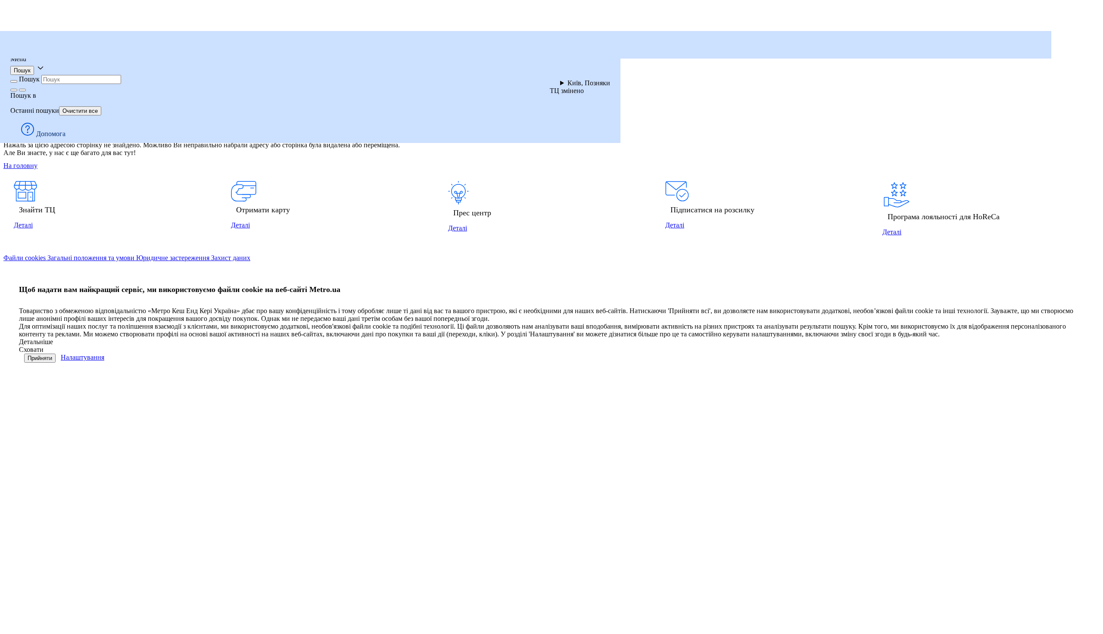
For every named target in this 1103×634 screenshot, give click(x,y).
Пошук (22, 70)
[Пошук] (22, 90)
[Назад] (13, 81)
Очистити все (80, 111)
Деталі (23, 225)
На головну (20, 165)
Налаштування (82, 357)
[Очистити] (13, 90)
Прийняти (40, 358)
